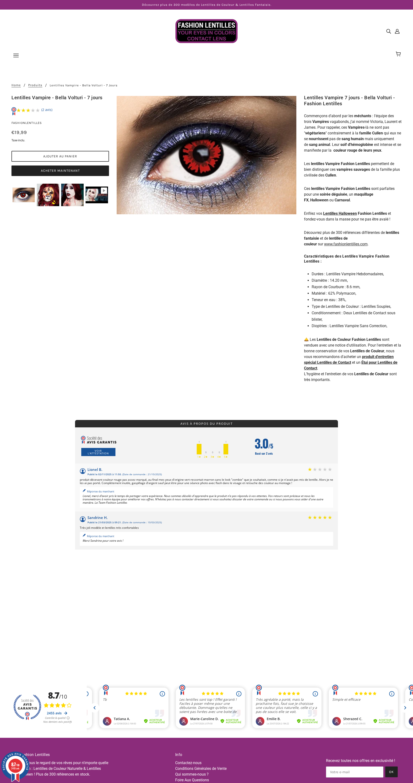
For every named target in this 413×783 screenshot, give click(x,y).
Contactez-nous (188, 763)
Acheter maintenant (60, 171)
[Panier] (399, 54)
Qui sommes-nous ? (192, 774)
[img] (388, 31)
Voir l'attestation (98, 452)
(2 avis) (46, 109)
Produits (35, 85)
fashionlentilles (26, 123)
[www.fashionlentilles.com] (206, 30)
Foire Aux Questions (192, 780)
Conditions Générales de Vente (201, 768)
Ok (391, 772)
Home (16, 85)
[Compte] (397, 31)
